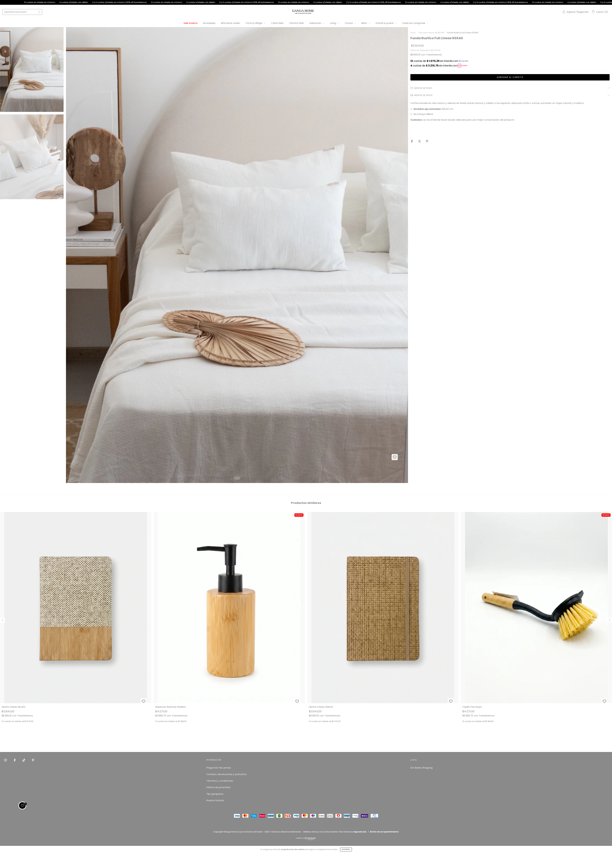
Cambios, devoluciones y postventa (226, 774)
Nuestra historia (215, 800)
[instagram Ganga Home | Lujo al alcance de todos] (5, 760)
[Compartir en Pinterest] (427, 141)
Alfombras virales (230, 23)
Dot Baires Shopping (421, 767)
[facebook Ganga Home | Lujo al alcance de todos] (15, 760)
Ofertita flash (296, 23)
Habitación (316, 23)
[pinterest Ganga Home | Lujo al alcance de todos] (33, 760)
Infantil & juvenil (385, 23)
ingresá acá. (360, 831)
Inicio (413, 32)
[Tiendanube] (306, 839)
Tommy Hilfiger (254, 23)
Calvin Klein (277, 23)
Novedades (209, 23)
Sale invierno (191, 23)
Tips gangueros (214, 793)
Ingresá (571, 12)
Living (333, 23)
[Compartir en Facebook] (412, 141)
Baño (364, 23)
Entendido (346, 849)
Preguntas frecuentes (218, 767)
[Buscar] (39, 12)
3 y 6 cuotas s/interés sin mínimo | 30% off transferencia (112, 2)
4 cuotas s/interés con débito (67, 2)
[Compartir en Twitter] (420, 141)
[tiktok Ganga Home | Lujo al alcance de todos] (24, 760)
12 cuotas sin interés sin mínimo (33, 2)
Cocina (349, 23)
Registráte (583, 12)
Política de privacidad (218, 787)
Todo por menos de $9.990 (431, 32)
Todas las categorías (414, 23)
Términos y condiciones (219, 780)
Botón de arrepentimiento (384, 831)
